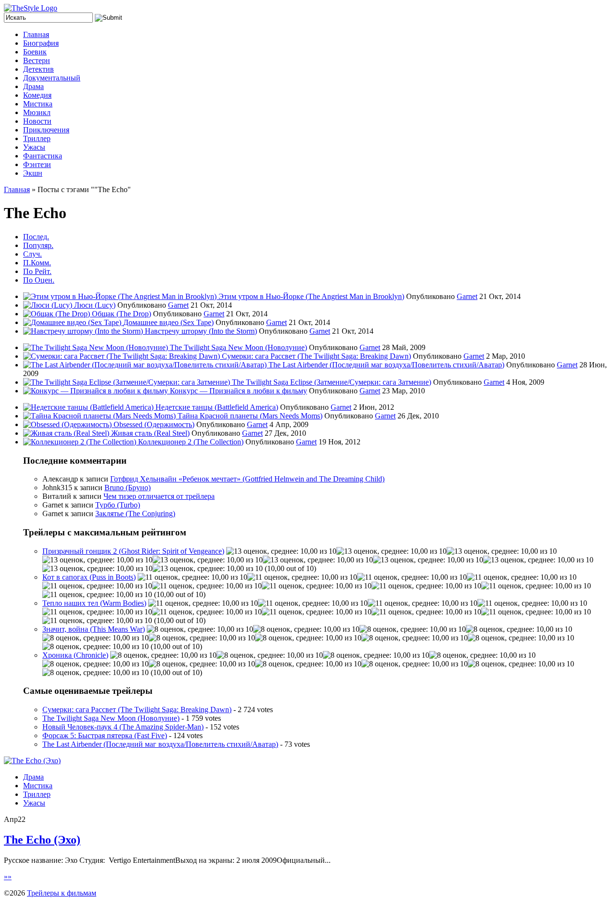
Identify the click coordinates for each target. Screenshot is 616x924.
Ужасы (34, 147)
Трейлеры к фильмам (61, 893)
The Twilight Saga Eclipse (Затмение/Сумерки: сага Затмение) (331, 382)
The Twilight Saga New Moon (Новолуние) (238, 347)
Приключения (46, 130)
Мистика (37, 104)
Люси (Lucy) (95, 305)
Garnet (467, 296)
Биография (41, 43)
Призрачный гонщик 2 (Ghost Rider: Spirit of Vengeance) (133, 551)
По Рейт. (37, 271)
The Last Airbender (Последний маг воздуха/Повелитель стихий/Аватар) (386, 365)
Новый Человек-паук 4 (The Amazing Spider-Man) (123, 727)
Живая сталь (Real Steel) (150, 433)
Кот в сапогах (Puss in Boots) (89, 577)
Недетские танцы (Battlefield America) (216, 407)
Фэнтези (37, 164)
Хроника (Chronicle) (75, 655)
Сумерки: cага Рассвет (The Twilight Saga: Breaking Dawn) (316, 356)
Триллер (37, 138)
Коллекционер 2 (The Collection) (191, 442)
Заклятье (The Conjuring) (135, 513)
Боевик (35, 52)
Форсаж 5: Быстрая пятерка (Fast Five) (104, 735)
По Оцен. (38, 280)
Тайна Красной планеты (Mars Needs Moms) (250, 416)
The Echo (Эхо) (42, 839)
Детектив (38, 69)
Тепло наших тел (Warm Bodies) (94, 603)
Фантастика (42, 156)
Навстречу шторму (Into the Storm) (201, 331)
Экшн (32, 173)
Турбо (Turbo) (117, 505)
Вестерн (36, 60)
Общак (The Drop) (121, 314)
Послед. (36, 237)
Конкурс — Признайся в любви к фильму (238, 391)
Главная (36, 34)
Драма (33, 86)
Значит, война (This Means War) (93, 629)
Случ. (32, 254)
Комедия (37, 95)
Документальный (51, 78)
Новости (37, 121)
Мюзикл (37, 112)
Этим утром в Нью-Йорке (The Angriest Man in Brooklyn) (311, 296)
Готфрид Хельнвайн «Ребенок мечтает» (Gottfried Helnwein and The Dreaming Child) (247, 479)
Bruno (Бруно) (127, 487)
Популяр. (38, 245)
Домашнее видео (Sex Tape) (168, 322)
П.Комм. (37, 263)
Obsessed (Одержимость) (154, 424)
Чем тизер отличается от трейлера (159, 496)
